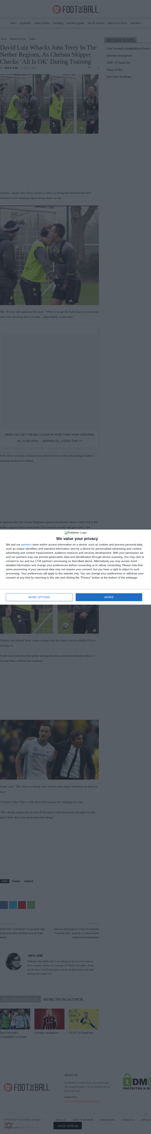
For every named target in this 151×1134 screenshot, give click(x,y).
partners (26, 544)
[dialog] (75, 567)
